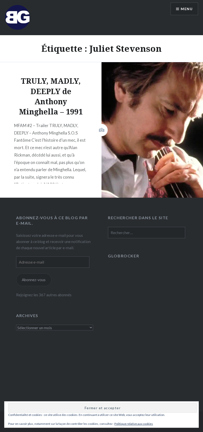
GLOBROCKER (123, 255)
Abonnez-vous (34, 279)
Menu (187, 9)
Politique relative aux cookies (133, 424)
